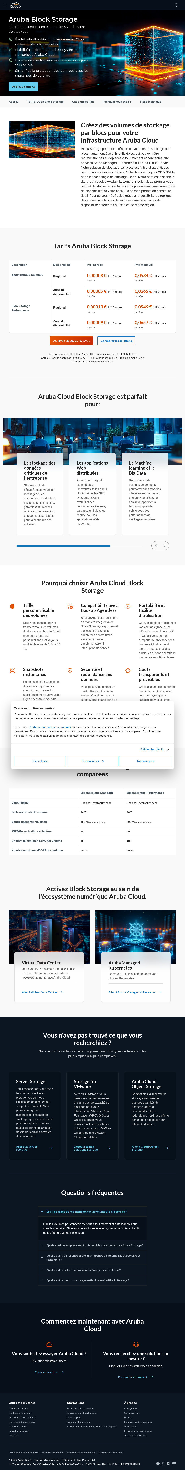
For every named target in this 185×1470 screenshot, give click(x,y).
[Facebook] (158, 1463)
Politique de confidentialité (23, 1452)
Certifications (131, 1413)
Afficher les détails (152, 749)
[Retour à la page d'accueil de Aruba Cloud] (15, 5)
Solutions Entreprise (135, 1435)
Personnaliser (90, 761)
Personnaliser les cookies (81, 1452)
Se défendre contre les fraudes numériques (91, 1426)
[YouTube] (174, 1463)
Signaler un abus (18, 1431)
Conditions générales (111, 1452)
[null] (164, 545)
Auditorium (130, 1426)
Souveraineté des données (81, 1413)
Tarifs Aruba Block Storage (45, 101)
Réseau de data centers (138, 1422)
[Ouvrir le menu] (5, 5)
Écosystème (131, 1408)
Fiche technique (150, 101)
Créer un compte (46, 1372)
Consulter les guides (78, 1422)
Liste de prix (73, 1417)
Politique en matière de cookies (50, 727)
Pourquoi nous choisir (117, 101)
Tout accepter (145, 761)
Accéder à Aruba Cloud (22, 1417)
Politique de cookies (52, 1452)
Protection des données (80, 1408)
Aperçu (13, 101)
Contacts (14, 1435)
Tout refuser (39, 761)
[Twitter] (162, 1463)
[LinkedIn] (168, 1464)
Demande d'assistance (22, 1422)
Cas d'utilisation (83, 101)
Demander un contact (133, 1377)
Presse (128, 1417)
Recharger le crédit (20, 1413)
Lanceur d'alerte (18, 1426)
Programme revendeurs (138, 1431)
